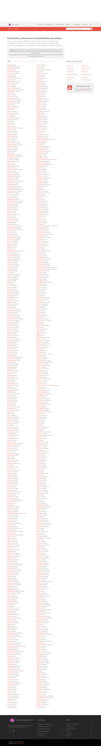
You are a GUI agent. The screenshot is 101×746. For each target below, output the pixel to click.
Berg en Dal (13, 172)
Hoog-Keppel (13, 589)
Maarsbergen (41, 81)
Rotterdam (42, 342)
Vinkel (41, 543)
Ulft (40, 495)
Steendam (41, 437)
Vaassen (41, 503)
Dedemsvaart (13, 300)
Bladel (12, 204)
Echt (10, 373)
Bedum (11, 151)
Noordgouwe (41, 179)
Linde (11, 701)
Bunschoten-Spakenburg (15, 251)
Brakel (11, 222)
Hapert (12, 510)
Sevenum (41, 387)
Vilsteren (41, 541)
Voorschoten (42, 556)
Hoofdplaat (12, 579)
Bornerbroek (13, 219)
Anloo (11, 104)
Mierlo (41, 121)
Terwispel (41, 468)
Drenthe (69, 66)
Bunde (11, 247)
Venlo (40, 528)
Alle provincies (41, 735)
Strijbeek (42, 448)
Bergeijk (13, 177)
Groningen (12, 488)
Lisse (11, 704)
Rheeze (40, 314)
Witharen (41, 636)
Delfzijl (11, 307)
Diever (11, 337)
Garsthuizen (13, 438)
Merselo (40, 114)
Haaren (13, 498)
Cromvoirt (13, 274)
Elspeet (12, 398)
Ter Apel (41, 463)
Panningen (41, 279)
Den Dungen (14, 310)
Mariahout (42, 99)
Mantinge (41, 96)
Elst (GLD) (12, 400)
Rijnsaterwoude (43, 320)
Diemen (13, 330)
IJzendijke (11, 613)
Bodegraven (13, 214)
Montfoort (41, 129)
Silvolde (41, 397)
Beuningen (12, 197)
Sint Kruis (41, 407)
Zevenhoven (42, 677)
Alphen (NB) (14, 88)
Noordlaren (42, 182)
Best (12, 196)
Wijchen (41, 611)
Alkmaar (13, 83)
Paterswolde (41, 280)
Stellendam (42, 442)
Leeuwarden (12, 679)
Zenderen (41, 674)
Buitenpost (12, 246)
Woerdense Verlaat (44, 644)
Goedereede (13, 463)
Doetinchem (13, 340)
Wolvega (41, 647)
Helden (11, 551)
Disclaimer (69, 733)
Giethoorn (12, 460)
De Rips (13, 294)
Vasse (40, 510)
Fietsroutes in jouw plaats (44, 729)
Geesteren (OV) (13, 445)
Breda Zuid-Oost (15, 229)
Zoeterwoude (43, 684)
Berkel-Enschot (14, 191)
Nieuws (68, 24)
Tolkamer (41, 480)
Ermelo (12, 415)
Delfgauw (13, 304)
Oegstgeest (42, 207)
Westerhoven (43, 604)
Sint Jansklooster (43, 403)
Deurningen (12, 327)
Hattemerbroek (14, 523)
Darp (10, 282)
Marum (41, 106)
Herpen (13, 563)
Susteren (40, 453)
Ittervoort (12, 616)
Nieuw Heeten (42, 148)
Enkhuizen (13, 407)
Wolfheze (41, 646)
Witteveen (41, 639)
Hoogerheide (14, 584)
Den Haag (13, 312)
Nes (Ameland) (42, 146)
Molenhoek (41, 126)
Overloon (42, 275)
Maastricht (41, 89)
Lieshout (13, 697)
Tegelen (40, 461)
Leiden (12, 681)
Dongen (13, 347)
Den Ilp (12, 322)
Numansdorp (43, 192)
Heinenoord (13, 545)
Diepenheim (13, 332)
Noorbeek (41, 176)
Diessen (13, 335)
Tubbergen (41, 481)
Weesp (41, 593)
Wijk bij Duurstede (43, 616)
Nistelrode (42, 174)
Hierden (12, 566)
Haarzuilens (12, 501)
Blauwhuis (12, 207)
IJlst (10, 606)
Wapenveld (42, 578)
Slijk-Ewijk (41, 418)
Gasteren (11, 442)
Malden (41, 93)
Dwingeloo (12, 367)
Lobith (11, 706)
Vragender (41, 561)
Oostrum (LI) (41, 241)
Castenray (12, 262)
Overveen (42, 277)
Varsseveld (42, 508)
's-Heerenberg (42, 392)
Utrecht (40, 500)
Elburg (11, 395)
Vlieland (40, 548)
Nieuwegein (41, 156)
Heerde (12, 530)
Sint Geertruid (42, 402)
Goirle (12, 466)
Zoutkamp (41, 687)
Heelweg (12, 526)
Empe (11, 405)
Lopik (39, 71)
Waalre (42, 568)
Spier (40, 430)
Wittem (40, 638)
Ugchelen (41, 488)
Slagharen (41, 415)
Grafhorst (12, 473)
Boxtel (12, 221)
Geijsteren (12, 448)
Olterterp (41, 219)
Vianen (40, 533)
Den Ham (12, 314)
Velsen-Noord (43, 523)
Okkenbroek (42, 212)
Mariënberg (41, 101)
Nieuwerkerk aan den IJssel (46, 159)
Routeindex (15, 25)
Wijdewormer (43, 613)
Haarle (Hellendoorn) (15, 500)
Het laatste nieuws (71, 729)
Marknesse (41, 104)
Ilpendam (13, 614)
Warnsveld (42, 584)
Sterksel (42, 443)
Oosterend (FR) (42, 229)
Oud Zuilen (41, 256)
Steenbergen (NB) (44, 435)
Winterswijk (42, 633)
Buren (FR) (12, 252)
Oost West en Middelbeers (47, 226)
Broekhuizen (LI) (13, 236)
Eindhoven (13, 393)
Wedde (41, 589)
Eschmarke (12, 420)
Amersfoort (12, 96)
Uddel (40, 483)
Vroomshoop (42, 563)
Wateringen (42, 588)
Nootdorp (42, 186)
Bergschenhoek (14, 187)
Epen (10, 413)
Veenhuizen (41, 515)
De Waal (13, 297)
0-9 (12, 61)
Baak (11, 123)
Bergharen (12, 184)
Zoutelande (41, 686)
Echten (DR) (12, 377)
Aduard (12, 76)
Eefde (11, 382)
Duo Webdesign (21, 743)
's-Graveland (43, 388)
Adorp (11, 75)
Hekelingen (13, 550)
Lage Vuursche (13, 662)
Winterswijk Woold (44, 634)
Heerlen (11, 533)
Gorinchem (13, 470)
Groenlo (12, 481)
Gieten (11, 458)
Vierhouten (42, 536)
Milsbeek (41, 124)
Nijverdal (41, 171)
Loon (40, 68)
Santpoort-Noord (44, 354)
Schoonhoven (43, 378)
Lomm (40, 66)
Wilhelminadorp (42, 621)
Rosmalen (42, 340)
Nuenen (42, 191)
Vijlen (40, 540)
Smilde (40, 422)
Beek (10, 153)
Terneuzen (41, 465)
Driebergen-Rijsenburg (15, 357)
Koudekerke (12, 647)
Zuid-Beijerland (43, 689)
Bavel (12, 149)
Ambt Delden (13, 91)
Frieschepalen (13, 435)
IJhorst (11, 604)
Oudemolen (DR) (42, 264)
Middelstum (42, 118)
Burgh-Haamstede (14, 256)
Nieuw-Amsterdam (43, 151)
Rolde (40, 335)
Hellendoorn (13, 553)
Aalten (11, 65)
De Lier (12, 285)
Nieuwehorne (42, 158)
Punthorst (41, 289)
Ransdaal (41, 300)
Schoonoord (41, 380)
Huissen (12, 596)
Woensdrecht (43, 641)
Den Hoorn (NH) (15, 319)
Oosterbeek (42, 227)
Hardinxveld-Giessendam (17, 513)
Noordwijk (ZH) (43, 184)
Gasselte (11, 440)
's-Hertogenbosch (44, 393)
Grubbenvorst (13, 493)
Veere (40, 516)
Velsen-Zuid (43, 525)
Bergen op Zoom (15, 181)
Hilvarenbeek (14, 569)
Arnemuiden (12, 113)
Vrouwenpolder (42, 564)
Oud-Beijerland (43, 259)
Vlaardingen (42, 545)
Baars (11, 126)
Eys (10, 425)
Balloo (11, 139)
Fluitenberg (12, 432)
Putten (40, 294)
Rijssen (40, 324)
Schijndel (42, 368)
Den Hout (13, 320)
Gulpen (11, 495)
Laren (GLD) (13, 667)
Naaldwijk (42, 136)
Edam (12, 378)
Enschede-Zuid (13, 410)
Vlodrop (40, 553)
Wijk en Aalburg (44, 618)
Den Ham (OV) (13, 315)
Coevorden (12, 267)
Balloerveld (12, 136)
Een (10, 387)
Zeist (39, 671)
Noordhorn (42, 181)
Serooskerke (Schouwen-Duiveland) (47, 385)
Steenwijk (41, 438)
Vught (41, 566)
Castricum (13, 264)
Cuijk (12, 277)
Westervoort (42, 606)
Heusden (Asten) (15, 564)
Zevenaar (41, 676)
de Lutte (11, 287)
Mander (41, 94)
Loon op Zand (43, 69)
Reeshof (42, 304)
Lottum (40, 76)
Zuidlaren (41, 694)
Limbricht (12, 699)
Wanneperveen (42, 574)
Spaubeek (41, 428)
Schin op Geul (42, 372)
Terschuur (41, 466)
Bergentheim (13, 182)
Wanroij (42, 576)
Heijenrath (12, 541)
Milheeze (42, 123)
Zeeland (42, 666)
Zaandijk (42, 661)
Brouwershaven (13, 239)
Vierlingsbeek (43, 538)
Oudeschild (43, 271)
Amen (11, 93)
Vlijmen (42, 551)
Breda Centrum (15, 226)
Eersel (12, 388)
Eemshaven (13, 385)
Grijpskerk (12, 480)
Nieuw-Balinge (42, 153)
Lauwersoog (13, 672)
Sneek (40, 423)
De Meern (11, 289)
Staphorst (41, 433)
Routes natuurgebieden (43, 731)
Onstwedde (42, 222)
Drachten (12, 354)
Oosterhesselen (42, 231)
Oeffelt (42, 206)
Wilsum (40, 626)
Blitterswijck (12, 209)
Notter (40, 189)
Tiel (40, 471)
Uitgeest (42, 491)
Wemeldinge (41, 594)
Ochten (41, 202)
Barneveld (12, 146)
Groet (12, 485)
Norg (39, 187)
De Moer (13, 290)
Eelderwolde (12, 383)
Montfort (41, 131)
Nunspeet (41, 196)
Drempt (12, 355)
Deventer (12, 329)
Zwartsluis (41, 706)
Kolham (12, 641)
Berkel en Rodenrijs (15, 189)
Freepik (64, 741)
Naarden (42, 138)
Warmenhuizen (44, 581)
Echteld (12, 375)
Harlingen (12, 520)
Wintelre (42, 631)
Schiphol (42, 373)
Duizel (12, 365)
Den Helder (14, 317)
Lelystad (12, 686)
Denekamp (12, 324)
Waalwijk (42, 569)
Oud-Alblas (42, 257)
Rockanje (42, 329)
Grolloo (11, 486)
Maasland (42, 86)
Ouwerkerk (41, 272)
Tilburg (42, 476)
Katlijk (11, 626)
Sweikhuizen (41, 457)
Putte (41, 292)
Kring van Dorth (13, 653)
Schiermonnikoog (43, 365)
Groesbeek (12, 483)
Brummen (12, 241)
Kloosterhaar (13, 639)
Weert (40, 591)
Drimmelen (14, 358)
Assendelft (13, 118)
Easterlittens (12, 370)
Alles (9, 61)
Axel (10, 121)
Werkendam (43, 596)
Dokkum (11, 342)
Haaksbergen (13, 496)
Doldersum (12, 344)
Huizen (12, 598)
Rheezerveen (42, 315)
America (11, 94)
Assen (11, 116)
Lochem (12, 707)
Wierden (41, 608)
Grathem (11, 475)
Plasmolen (41, 285)
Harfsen (12, 518)
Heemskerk (14, 528)
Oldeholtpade (42, 214)
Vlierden (42, 550)
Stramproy (41, 447)
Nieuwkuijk (43, 163)
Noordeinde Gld (43, 177)
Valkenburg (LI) (42, 505)
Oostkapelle (41, 239)
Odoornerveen (42, 204)
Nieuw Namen (42, 149)
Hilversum (13, 571)
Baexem (11, 129)
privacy (68, 735)
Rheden (41, 312)
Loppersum (42, 73)
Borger (11, 216)
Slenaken (41, 417)
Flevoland (84, 66)
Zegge (41, 669)
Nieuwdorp (41, 154)
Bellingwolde (13, 166)
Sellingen (41, 383)
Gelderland (85, 68)
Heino (11, 548)
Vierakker (41, 535)
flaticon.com (58, 741)
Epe (11, 412)
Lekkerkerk (13, 684)
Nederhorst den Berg (45, 139)
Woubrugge (42, 654)
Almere (11, 86)
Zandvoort (42, 662)
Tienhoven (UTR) (42, 473)
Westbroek (41, 599)
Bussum (13, 257)
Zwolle (40, 707)
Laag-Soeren (13, 661)
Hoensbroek (12, 574)
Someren (42, 427)
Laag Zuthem (13, 659)
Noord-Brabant (71, 74)
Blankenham (13, 206)
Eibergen (12, 390)
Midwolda (41, 119)
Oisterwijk (42, 211)
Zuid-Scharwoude (44, 697)
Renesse (40, 307)
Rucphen (42, 347)
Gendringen (13, 453)
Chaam (12, 265)
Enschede (12, 408)
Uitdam (42, 490)
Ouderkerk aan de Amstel (46, 267)
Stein (40, 440)
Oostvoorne (42, 242)
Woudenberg (41, 656)
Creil (11, 272)
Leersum (11, 677)
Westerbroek (42, 603)
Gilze (12, 461)
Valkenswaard (43, 506)
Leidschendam (14, 682)
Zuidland (42, 692)
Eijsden (11, 392)
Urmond (40, 496)
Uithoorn (42, 493)
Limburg (84, 71)
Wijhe (40, 614)
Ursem (41, 498)
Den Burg (13, 309)
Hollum (11, 576)
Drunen (13, 364)
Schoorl (42, 382)
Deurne (13, 325)
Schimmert (41, 370)
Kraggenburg (13, 649)
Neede (40, 143)
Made (41, 91)
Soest (39, 425)
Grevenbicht (12, 478)
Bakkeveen (12, 133)
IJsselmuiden (13, 609)
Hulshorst (12, 601)
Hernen (12, 561)
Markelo (41, 103)
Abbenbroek (13, 68)
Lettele (11, 691)
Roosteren (41, 339)
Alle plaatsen (40, 733)
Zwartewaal (42, 704)
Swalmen (41, 455)
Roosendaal (43, 337)
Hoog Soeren (13, 581)
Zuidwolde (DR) (42, 701)
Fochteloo (12, 433)
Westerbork (41, 601)
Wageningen (42, 573)
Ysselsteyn (41, 657)
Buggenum (12, 244)
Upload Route (76, 24)
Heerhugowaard (15, 531)
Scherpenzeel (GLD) (44, 362)
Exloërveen (12, 423)
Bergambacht (14, 176)
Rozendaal (41, 345)
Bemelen (11, 168)
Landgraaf (12, 664)
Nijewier (41, 168)
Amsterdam (14, 101)
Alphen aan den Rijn (15, 89)
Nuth (40, 197)
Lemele (11, 687)
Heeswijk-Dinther (15, 535)
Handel (12, 508)
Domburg (11, 345)
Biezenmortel (14, 202)
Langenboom (14, 666)
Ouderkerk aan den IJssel (46, 269)
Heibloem (12, 538)
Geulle (11, 457)
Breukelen (12, 232)
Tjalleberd (41, 478)
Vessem (42, 531)
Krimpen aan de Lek (15, 651)
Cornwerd (12, 271)
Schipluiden (42, 375)
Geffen (12, 447)
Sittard (40, 413)
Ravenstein (43, 302)
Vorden (41, 559)
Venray (40, 530)
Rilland (40, 327)
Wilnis (40, 624)
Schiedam (42, 364)
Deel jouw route (70, 726)
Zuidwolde (41, 699)
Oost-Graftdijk (43, 237)
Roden (40, 330)
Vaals (40, 501)
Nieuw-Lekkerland (44, 164)
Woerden (40, 643)
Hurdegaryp (12, 603)
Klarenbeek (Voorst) (15, 633)
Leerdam (12, 676)
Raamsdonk (43, 297)
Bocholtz (11, 212)
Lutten (40, 79)
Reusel (41, 309)
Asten (12, 119)
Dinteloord (13, 339)
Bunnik (11, 249)
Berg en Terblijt (13, 174)
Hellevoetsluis (14, 554)
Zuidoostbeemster (44, 696)
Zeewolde (41, 667)
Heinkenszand (13, 546)
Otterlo (41, 252)
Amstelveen (14, 99)
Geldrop (13, 450)
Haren (12, 515)
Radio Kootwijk (43, 299)
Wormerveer (43, 653)
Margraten (41, 98)
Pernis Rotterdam (44, 282)
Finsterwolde (13, 430)
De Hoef (11, 284)
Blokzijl (11, 211)
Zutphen (41, 702)
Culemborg (13, 279)
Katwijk (12, 628)
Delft (11, 305)
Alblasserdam (14, 81)
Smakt (40, 420)
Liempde (13, 694)
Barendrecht (13, 143)
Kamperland (12, 621)
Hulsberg (11, 599)
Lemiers (11, 689)
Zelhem (41, 672)
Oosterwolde (42, 236)
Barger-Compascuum (15, 144)
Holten (11, 578)
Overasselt (42, 274)
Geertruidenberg (15, 443)
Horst (11, 594)
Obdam (42, 201)
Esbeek (12, 417)
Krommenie (14, 654)
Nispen (42, 172)
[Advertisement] (50, 11)
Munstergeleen (42, 134)
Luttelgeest (41, 78)
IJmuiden (13, 608)
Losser (40, 75)
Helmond (13, 556)
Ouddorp (42, 261)
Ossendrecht (43, 251)
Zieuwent (41, 681)
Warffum (41, 579)
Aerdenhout (14, 78)
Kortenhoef (13, 644)
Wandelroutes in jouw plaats (44, 726)
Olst (40, 217)
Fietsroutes (40, 24)
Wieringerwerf (43, 609)
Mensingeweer (42, 111)
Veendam (41, 511)
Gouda (12, 471)
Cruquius (13, 275)
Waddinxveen (43, 571)
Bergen (12, 179)
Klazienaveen (12, 634)
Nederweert (41, 141)
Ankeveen (13, 103)
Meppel (40, 113)
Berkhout (13, 192)
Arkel (11, 111)
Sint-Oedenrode (44, 412)
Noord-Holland (86, 74)
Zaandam (42, 659)
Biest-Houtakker (15, 201)
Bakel (12, 131)
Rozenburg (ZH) (43, 344)
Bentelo (11, 171)
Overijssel (70, 77)
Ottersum (41, 254)
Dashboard (84, 24)
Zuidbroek (41, 691)
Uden (41, 485)
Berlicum (13, 194)
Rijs (39, 322)
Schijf (41, 367)
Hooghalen (12, 588)
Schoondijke (41, 377)
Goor (11, 468)
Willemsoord (42, 623)
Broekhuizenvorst (14, 237)
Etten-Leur (13, 422)
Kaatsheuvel (14, 618)
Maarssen (41, 83)
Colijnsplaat (12, 269)
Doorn (11, 349)
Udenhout (42, 486)
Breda (12, 224)
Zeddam (41, 664)
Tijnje (40, 475)
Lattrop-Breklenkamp (15, 671)
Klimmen (11, 638)
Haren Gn (12, 516)
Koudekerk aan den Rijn (16, 646)
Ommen (41, 221)
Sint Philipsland (42, 408)
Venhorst (42, 526)
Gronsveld (12, 490)
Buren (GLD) (13, 254)
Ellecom (12, 397)
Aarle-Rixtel (14, 66)
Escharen (13, 418)
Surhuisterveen (42, 452)
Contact (68, 731)
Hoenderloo (13, 573)
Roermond (41, 332)
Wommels (41, 649)
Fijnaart (13, 428)
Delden (11, 302)
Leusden (11, 692)
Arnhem (12, 114)
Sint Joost (41, 405)
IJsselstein (11, 611)
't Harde (41, 460)
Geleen (11, 452)
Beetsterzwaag (13, 161)
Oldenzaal (41, 216)
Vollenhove (41, 554)
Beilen (11, 163)
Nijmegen (41, 169)
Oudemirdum (42, 262)
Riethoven (42, 319)
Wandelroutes (60, 24)
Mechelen (41, 108)
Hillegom (12, 568)
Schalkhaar (41, 357)
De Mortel (13, 292)
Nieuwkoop (42, 161)
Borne (11, 217)
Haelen (11, 503)
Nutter (40, 199)
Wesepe (41, 598)
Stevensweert (42, 445)
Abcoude (11, 69)
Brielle (12, 234)
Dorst (12, 352)
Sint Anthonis (43, 400)
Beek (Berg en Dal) (14, 154)
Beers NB (13, 159)
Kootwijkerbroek (14, 643)
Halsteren (13, 506)
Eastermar (12, 372)
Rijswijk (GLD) (42, 325)
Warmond (42, 583)
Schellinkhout (43, 360)
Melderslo (41, 109)
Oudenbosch (43, 265)
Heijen (11, 540)
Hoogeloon (13, 583)
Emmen (11, 403)
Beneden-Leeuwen (14, 169)
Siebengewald (42, 395)
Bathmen (12, 148)
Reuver (40, 310)
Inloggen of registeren (72, 724)
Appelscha (12, 108)
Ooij (40, 224)
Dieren (11, 334)
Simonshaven (43, 398)
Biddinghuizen (13, 199)
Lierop (12, 696)
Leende (13, 674)
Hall (11, 505)
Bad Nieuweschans (14, 128)
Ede (11, 380)
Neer (39, 144)
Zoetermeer (42, 682)
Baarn (10, 124)
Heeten (11, 536)
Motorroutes (50, 24)
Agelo (11, 79)
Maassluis (42, 88)
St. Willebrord (43, 432)
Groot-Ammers (14, 491)
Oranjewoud (42, 246)
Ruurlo (41, 352)
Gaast (11, 437)
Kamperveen (13, 623)
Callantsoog (14, 259)
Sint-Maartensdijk (43, 410)
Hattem (12, 521)
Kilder (11, 631)
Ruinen (40, 349)
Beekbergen (13, 158)
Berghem (13, 186)
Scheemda (41, 358)
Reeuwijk (42, 305)
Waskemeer (41, 586)
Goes (10, 465)
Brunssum (12, 242)
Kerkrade (11, 629)
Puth (39, 290)
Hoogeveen (12, 586)
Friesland (69, 68)
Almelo (11, 84)
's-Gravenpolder (42, 390)
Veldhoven (42, 520)
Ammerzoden (13, 98)
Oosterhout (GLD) (43, 232)
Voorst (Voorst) (43, 558)
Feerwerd (12, 427)
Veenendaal (41, 513)
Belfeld (11, 164)
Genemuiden (13, 455)
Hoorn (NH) (14, 593)
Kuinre (11, 656)
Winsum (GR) (42, 629)
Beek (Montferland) (15, 156)
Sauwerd (41, 355)
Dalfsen (11, 280)
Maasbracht (41, 84)
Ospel (40, 247)
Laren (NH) (13, 669)
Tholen (40, 470)
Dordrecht (13, 350)
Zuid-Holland (85, 80)
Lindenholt (12, 702)
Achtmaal (13, 73)
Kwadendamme (13, 657)
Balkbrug (12, 134)
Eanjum (11, 368)
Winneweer (42, 628)
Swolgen (40, 458)
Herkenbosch (13, 559)
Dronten (12, 362)
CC (61, 741)
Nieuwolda (41, 166)
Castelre (13, 261)
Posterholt (41, 287)
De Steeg (12, 295)
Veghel (41, 518)
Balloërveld (12, 138)
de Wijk (11, 299)
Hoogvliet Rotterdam (15, 591)
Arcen (11, 109)
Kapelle (11, 624)
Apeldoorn (12, 106)
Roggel (40, 334)
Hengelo (12, 558)
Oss (41, 249)
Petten (41, 284)
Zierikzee (40, 679)
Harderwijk (13, 511)
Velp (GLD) (41, 521)
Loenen (41, 65)
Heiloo (12, 543)
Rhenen (40, 317)
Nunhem (40, 194)
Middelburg (41, 116)
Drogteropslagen (13, 360)
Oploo (41, 244)
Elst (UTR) (11, 402)
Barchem (12, 141)
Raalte (40, 295)
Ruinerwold (41, 350)
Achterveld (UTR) (13, 71)
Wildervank (42, 619)
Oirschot (42, 209)
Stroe (40, 450)
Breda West (14, 227)
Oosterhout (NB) (44, 234)
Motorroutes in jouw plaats (44, 724)
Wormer (42, 651)
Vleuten (40, 546)
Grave (12, 476)
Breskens (11, 231)
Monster (41, 128)
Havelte (11, 525)
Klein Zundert (14, 636)
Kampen (12, 619)
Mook (40, 133)
